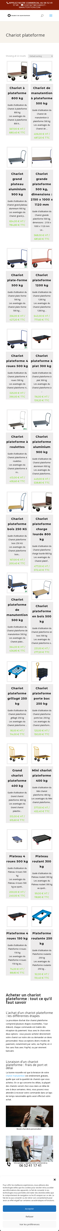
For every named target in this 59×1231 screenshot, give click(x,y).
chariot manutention (15, 1075)
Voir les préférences (29, 1224)
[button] (54, 1179)
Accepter (29, 1208)
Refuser (30, 1216)
